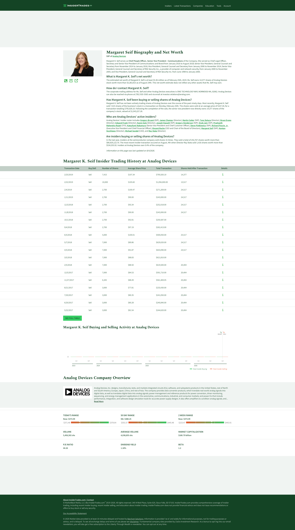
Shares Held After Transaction (194, 168)
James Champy (166, 120)
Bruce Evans (225, 120)
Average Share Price (137, 168)
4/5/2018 (68, 250)
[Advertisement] (132, 29)
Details (224, 168)
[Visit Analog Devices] (76, 81)
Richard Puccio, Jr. (220, 125)
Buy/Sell (92, 168)
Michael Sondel (132, 131)
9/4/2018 (68, 227)
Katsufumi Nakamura (136, 125)
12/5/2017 (68, 272)
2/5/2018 (68, 265)
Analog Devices (119, 56)
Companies (198, 6)
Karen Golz (142, 123)
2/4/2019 (68, 189)
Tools (219, 6)
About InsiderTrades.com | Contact (78, 500)
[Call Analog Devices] (65, 81)
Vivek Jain (203, 123)
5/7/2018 (68, 242)
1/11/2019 (68, 197)
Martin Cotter (188, 120)
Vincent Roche (158, 128)
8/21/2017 (68, 287)
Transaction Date (71, 168)
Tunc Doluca (205, 120)
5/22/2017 (68, 310)
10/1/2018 (68, 220)
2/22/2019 (68, 182)
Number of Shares (110, 168)
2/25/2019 (68, 174)
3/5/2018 (68, 257)
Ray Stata (153, 131)
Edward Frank (121, 123)
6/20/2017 (68, 302)
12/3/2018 (68, 204)
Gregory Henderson (184, 123)
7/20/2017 (68, 295)
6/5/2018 (68, 235)
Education (209, 6)
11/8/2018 (68, 212)
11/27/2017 (69, 280)
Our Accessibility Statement (75, 513)
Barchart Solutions (135, 519)
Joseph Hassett (163, 123)
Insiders (168, 6)
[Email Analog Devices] (71, 81)
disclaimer (134, 521)
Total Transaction (163, 168)
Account (227, 6)
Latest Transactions (182, 6)
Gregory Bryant (147, 120)
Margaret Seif (207, 128)
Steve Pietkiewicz (198, 125)
